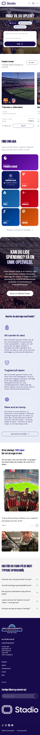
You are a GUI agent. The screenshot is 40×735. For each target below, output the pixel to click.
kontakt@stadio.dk (8, 639)
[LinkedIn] (9, 725)
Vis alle (31, 62)
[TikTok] (3, 725)
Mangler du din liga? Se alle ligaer (19, 230)
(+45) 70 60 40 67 (8, 643)
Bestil (23, 126)
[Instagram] (6, 725)
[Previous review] (32, 525)
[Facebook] (12, 725)
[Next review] (36, 525)
